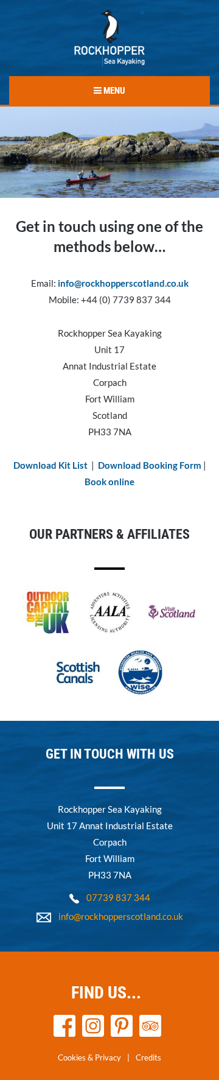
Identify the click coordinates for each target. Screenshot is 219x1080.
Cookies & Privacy (89, 1057)
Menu (113, 90)
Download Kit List (50, 465)
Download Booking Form (150, 465)
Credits (148, 1057)
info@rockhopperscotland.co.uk (123, 283)
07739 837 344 (118, 897)
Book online (109, 481)
